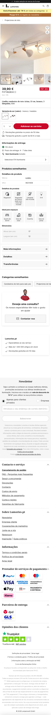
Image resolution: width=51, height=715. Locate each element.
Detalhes (7, 256)
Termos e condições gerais (14, 552)
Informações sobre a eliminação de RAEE (26, 661)
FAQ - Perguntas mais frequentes (17, 474)
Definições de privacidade (21, 653)
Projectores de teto (12, 20)
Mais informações (12, 249)
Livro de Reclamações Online (26, 664)
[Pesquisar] (44, 6)
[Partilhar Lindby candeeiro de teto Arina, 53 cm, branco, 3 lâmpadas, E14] (47, 32)
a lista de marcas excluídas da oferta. (28, 454)
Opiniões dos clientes (15, 627)
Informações (10, 547)
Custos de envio (9, 491)
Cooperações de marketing (15, 526)
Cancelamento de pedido (14, 470)
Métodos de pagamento (13, 495)
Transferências (10, 264)
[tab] (25, 484)
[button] (5, 79)
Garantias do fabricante (13, 504)
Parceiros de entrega (14, 605)
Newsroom (7, 534)
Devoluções (7, 482)
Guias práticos (20, 538)
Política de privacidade (25, 452)
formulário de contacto (14, 449)
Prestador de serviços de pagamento (24, 569)
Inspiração (7, 538)
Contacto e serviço (13, 464)
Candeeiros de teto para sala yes (17, 284)
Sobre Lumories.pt (13, 512)
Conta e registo (9, 499)
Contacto (6, 487)
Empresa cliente (9, 522)
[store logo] (14, 6)
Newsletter (7, 517)
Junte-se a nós (9, 530)
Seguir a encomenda (11, 478)
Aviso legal (7, 561)
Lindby (28, 178)
